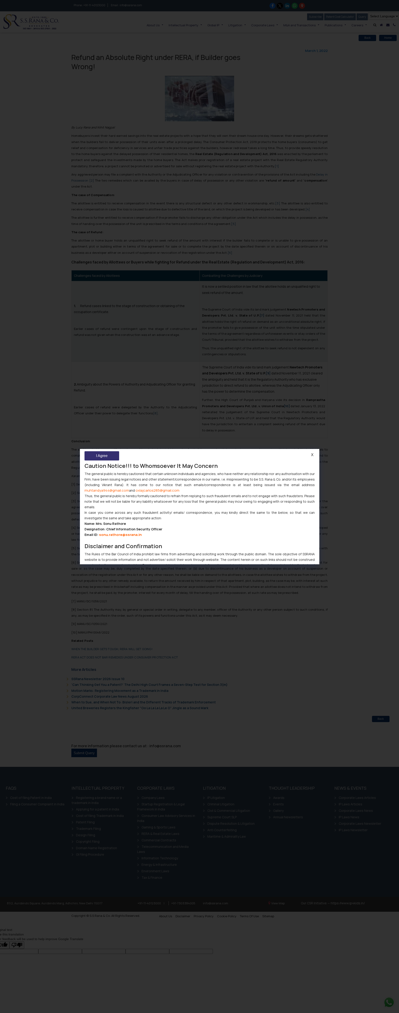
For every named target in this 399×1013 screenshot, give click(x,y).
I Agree (102, 456)
